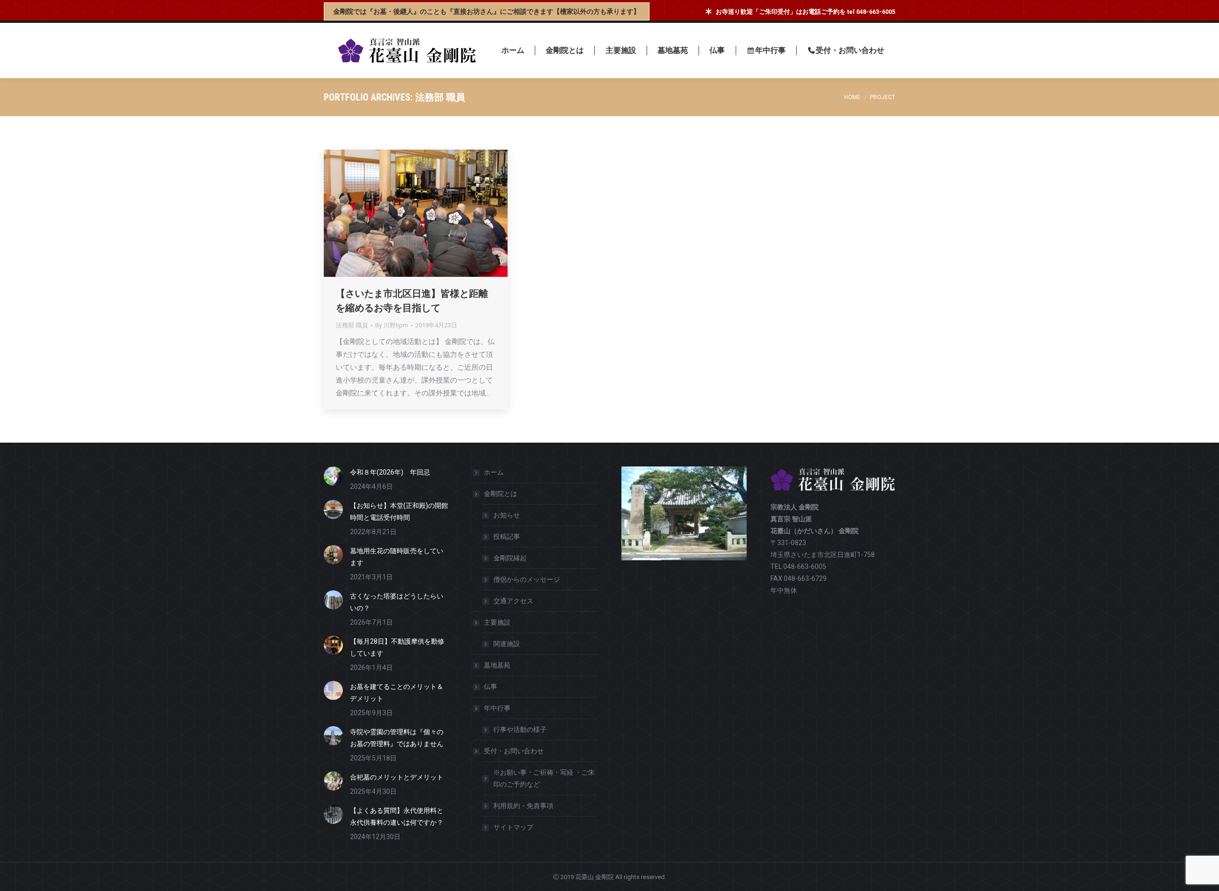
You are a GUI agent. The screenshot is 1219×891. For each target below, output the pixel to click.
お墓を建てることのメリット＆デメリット (396, 692)
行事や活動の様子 (520, 729)
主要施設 (497, 622)
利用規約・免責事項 (523, 806)
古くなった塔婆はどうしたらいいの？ (396, 602)
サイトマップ (513, 827)
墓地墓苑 (497, 665)
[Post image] (333, 476)
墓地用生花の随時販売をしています (396, 557)
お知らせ (506, 515)
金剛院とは (500, 493)
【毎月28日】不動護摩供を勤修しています (397, 647)
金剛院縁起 (510, 558)
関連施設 (506, 644)
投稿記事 (506, 536)
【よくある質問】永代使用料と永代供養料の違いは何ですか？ (396, 816)
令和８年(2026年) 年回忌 (390, 472)
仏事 (490, 686)
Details (428, 213)
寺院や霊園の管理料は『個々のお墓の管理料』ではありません (396, 738)
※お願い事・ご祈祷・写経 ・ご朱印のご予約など (544, 778)
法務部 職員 (352, 325)
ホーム (494, 472)
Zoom (402, 213)
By (391, 325)
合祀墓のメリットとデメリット (396, 777)
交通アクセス (513, 601)
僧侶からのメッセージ (526, 579)
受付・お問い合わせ (514, 751)
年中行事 (497, 708)
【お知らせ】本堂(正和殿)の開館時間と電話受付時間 (399, 511)
